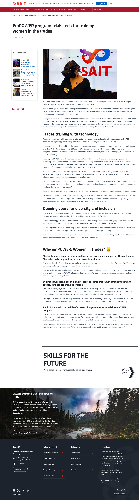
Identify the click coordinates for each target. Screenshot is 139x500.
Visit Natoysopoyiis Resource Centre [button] (27, 433)
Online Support (48, 476)
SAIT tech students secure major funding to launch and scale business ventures (27, 84)
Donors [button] (38, 3)
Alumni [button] (31, 3)
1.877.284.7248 (20, 464)
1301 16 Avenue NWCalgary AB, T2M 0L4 (23, 459)
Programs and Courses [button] (22, 9)
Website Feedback (120, 494)
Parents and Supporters (86, 3)
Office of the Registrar (50, 452)
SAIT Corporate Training (89, 149)
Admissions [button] (38, 9)
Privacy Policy (121, 490)
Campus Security (49, 470)
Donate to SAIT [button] (108, 481)
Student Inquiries (49, 458)
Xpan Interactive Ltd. (91, 159)
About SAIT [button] (98, 9)
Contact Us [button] (18, 469)
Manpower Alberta (90, 101)
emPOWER (118, 101)
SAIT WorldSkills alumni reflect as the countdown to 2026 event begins (28, 93)
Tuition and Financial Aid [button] (54, 9)
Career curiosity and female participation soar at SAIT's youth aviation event (28, 74)
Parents (74, 470)
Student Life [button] (85, 9)
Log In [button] (100, 3)
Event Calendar (76, 464)
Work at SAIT (75, 458)
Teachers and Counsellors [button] (68, 3)
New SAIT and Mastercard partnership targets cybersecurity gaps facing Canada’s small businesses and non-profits (28, 64)
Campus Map (75, 452)
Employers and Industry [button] (50, 3)
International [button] (72, 9)
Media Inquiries (48, 464)
